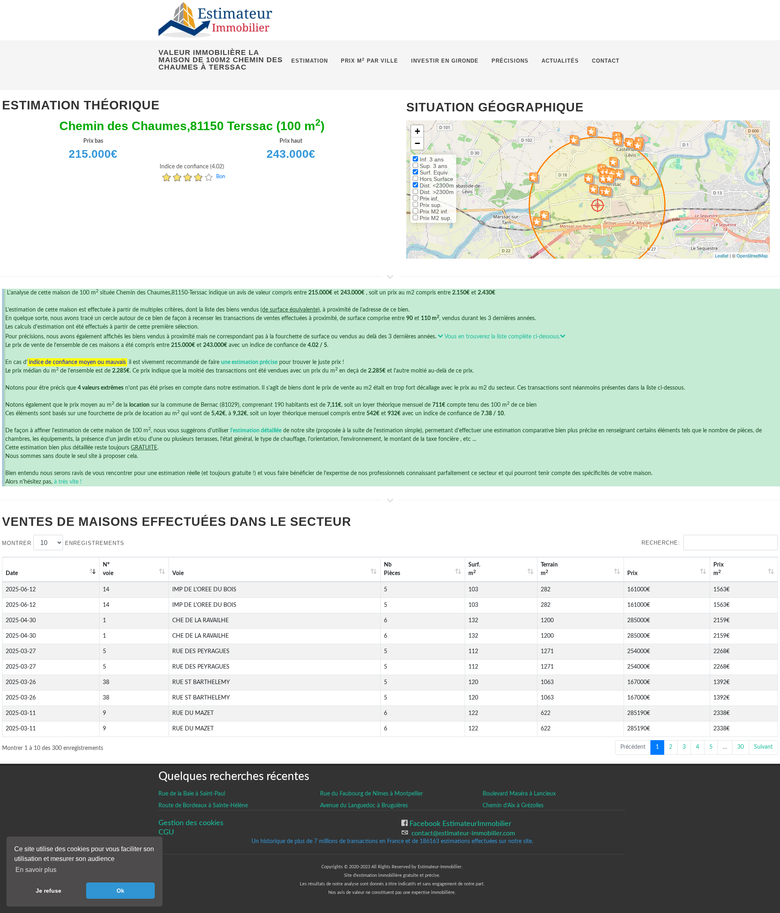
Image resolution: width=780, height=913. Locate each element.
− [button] (417, 143)
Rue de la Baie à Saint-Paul (191, 794)
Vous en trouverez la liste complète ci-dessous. (501, 337)
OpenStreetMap (752, 255)
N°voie (108, 569)
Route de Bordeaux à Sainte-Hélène (203, 805)
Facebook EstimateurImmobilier (459, 823)
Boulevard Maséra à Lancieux (519, 794)
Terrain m (549, 569)
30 (740, 747)
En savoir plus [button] (35, 869)
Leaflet (721, 255)
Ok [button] (120, 890)
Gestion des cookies (190, 822)
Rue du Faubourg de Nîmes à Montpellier (371, 794)
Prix (632, 573)
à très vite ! (68, 482)
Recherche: (660, 543)
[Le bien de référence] (597, 205)
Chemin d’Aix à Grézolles (513, 805)
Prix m (718, 569)
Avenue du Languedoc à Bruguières (364, 805)
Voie (178, 573)
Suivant (763, 747)
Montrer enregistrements (63, 543)
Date (12, 573)
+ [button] (417, 131)
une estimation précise (249, 362)
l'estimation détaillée (256, 431)
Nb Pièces (392, 569)
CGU (166, 832)
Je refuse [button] (48, 890)
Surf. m (474, 569)
